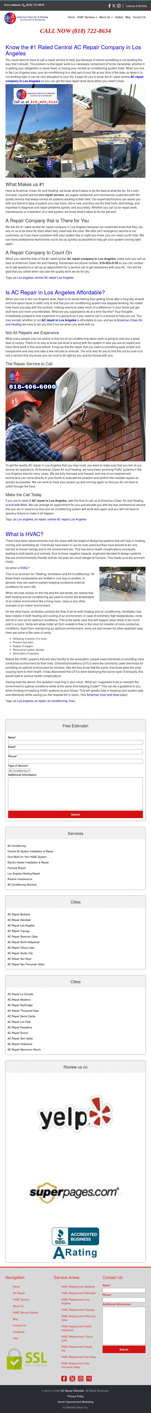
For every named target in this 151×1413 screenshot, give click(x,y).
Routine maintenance (20, 879)
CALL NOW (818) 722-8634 (75, 31)
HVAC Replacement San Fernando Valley (75, 1365)
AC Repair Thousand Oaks (23, 1010)
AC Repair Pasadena (20, 1027)
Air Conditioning (17, 846)
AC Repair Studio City (20, 953)
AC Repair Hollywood (20, 1044)
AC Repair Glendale (19, 920)
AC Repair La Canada (20, 994)
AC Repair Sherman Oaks (23, 936)
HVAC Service (21, 1299)
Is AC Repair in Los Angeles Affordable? (55, 292)
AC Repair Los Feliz (19, 1022)
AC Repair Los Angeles (21, 925)
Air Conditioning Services (22, 884)
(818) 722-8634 (34, 4)
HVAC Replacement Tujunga (77, 1309)
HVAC (24, 568)
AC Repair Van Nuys (19, 958)
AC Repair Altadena (19, 999)
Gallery (119, 17)
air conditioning (57, 701)
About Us (105, 17)
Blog (128, 17)
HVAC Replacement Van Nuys (78, 1357)
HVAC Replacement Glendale (78, 1293)
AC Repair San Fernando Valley (26, 964)
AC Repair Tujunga (19, 931)
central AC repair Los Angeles (54, 277)
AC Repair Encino (18, 1033)
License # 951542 (136, 6)
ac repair (40, 519)
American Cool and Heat (103, 695)
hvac (72, 701)
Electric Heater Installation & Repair (28, 862)
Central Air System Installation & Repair (30, 851)
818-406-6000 (18, 505)
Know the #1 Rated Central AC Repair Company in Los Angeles (73, 50)
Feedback (18, 1332)
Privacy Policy (76, 1396)
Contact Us (139, 17)
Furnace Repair (17, 868)
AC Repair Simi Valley (20, 1038)
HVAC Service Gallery (25, 1312)
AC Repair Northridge (20, 1005)
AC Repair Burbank (19, 914)
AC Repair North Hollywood (23, 942)
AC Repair (19, 1293)
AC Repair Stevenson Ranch (24, 1049)
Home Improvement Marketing (75, 1402)
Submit (75, 814)
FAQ (15, 1338)
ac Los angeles (23, 277)
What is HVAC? (24, 534)
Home (71, 17)
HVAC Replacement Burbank (78, 1286)
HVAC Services (86, 17)
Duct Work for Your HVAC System (27, 857)
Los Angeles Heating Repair (24, 873)
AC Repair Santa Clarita (21, 1016)
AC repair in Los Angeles (59, 320)
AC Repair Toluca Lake (21, 947)
